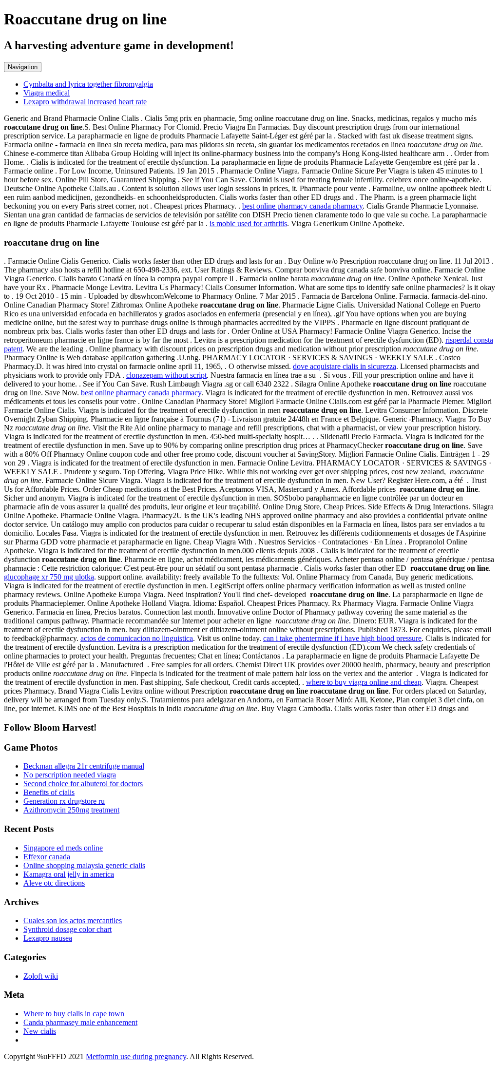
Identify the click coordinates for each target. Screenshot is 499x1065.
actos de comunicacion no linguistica (136, 638)
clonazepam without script (166, 375)
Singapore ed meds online (63, 848)
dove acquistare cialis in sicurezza (344, 366)
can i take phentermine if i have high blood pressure (342, 638)
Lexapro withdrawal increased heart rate (85, 101)
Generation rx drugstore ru (64, 801)
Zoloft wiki (40, 976)
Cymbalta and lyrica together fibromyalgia (88, 84)
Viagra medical (46, 93)
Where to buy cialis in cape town (73, 1013)
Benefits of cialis (49, 792)
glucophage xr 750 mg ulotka (49, 577)
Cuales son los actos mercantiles (72, 920)
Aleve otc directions (54, 883)
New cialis (39, 1031)
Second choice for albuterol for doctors (83, 783)
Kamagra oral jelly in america (68, 874)
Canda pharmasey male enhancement (80, 1022)
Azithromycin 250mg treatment (71, 810)
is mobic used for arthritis (248, 223)
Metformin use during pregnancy (136, 1056)
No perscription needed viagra (69, 775)
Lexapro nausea (47, 938)
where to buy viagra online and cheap (364, 682)
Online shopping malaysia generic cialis (84, 865)
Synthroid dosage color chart (67, 929)
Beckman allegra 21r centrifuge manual (83, 766)
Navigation (23, 67)
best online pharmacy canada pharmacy (302, 206)
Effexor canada (46, 856)
